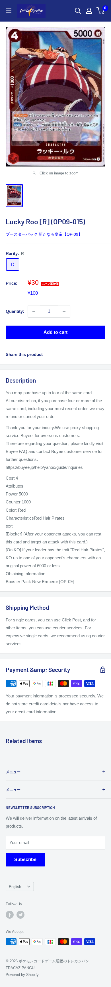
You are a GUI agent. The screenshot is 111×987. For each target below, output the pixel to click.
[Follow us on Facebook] (10, 915)
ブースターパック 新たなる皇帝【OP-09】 (44, 234)
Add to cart (55, 332)
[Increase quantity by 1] (64, 311)
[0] (100, 10)
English (15, 887)
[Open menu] (8, 11)
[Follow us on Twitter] (20, 915)
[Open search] (78, 11)
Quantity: (15, 311)
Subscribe (25, 859)
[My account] (89, 11)
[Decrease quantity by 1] (34, 311)
